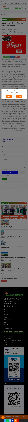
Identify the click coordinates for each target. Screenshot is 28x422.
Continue (19, 96)
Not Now (9, 96)
